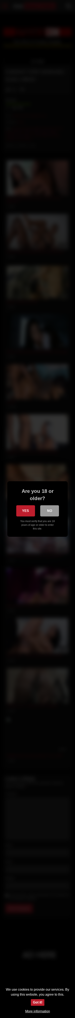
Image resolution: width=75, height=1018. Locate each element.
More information (37, 1011)
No (49, 511)
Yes (25, 511)
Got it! (37, 1002)
